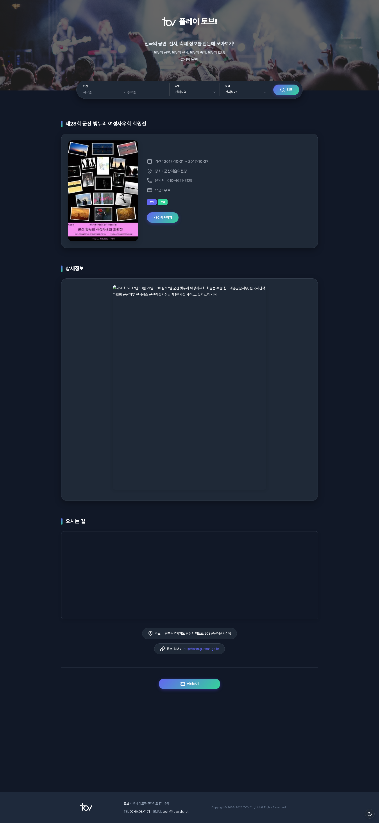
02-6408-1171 (140, 811)
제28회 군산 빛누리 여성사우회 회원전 (106, 123)
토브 (126, 803)
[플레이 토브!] (86, 809)
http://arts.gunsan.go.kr (201, 649)
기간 (85, 86)
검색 (290, 90)
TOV (246, 807)
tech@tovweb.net (176, 811)
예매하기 (166, 217)
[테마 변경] (370, 814)
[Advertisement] (189, 748)
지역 (177, 86)
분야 (227, 86)
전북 (163, 202)
